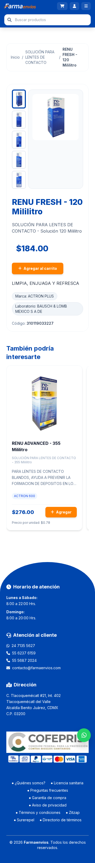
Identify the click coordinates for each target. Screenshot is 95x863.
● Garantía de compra (47, 797)
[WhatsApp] (84, 735)
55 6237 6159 (24, 653)
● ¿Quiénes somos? (28, 783)
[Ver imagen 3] (19, 140)
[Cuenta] (74, 6)
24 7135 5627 (23, 645)
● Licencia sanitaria (67, 783)
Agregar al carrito (40, 268)
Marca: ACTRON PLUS (34, 296)
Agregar (63, 512)
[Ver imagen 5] (19, 180)
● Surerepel (24, 820)
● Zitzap (73, 812)
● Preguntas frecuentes (47, 790)
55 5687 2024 (24, 660)
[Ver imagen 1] (19, 99)
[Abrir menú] (86, 6)
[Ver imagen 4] (19, 160)
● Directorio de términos (61, 820)
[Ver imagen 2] (19, 120)
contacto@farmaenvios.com (36, 668)
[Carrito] (62, 6)
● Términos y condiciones (38, 812)
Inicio (15, 57)
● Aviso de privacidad (47, 805)
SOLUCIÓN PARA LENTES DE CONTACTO (39, 57)
